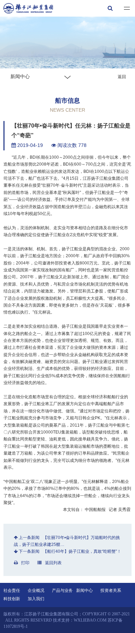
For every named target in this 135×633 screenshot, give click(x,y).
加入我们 (36, 598)
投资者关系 (110, 590)
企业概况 (36, 590)
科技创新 (11, 598)
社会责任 (11, 590)
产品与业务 (62, 590)
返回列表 (53, 562)
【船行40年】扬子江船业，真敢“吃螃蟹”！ (82, 551)
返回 (122, 76)
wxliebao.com (90, 620)
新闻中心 (84, 590)
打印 (25, 562)
